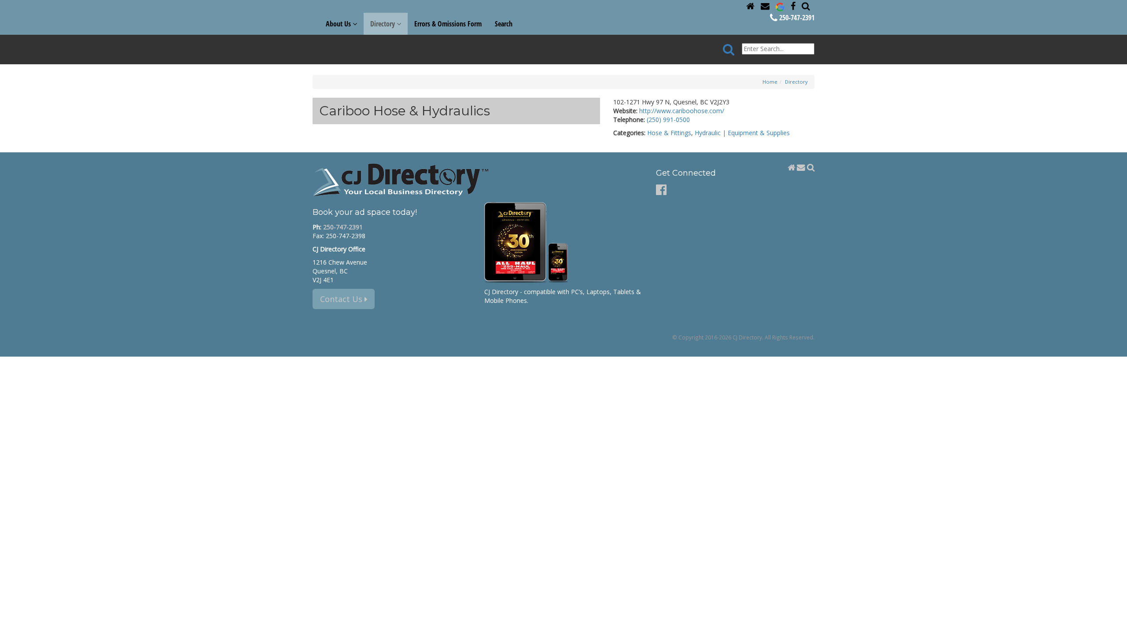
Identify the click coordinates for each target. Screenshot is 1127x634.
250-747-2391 (795, 17)
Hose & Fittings (669, 133)
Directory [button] (383, 24)
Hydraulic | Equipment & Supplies (742, 133)
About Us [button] (339, 24)
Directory (796, 81)
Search (503, 24)
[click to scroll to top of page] (1115, 623)
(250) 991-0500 (668, 119)
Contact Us (342, 299)
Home (769, 81)
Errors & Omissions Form (448, 24)
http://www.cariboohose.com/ (681, 111)
